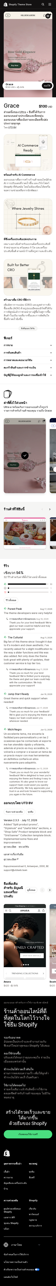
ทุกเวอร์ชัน (24, 846)
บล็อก (6, 1228)
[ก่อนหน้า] (42, 509)
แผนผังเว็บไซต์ (11, 1277)
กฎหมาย (33, 1220)
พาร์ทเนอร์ (34, 1214)
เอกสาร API (9, 1217)
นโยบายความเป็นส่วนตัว (16, 1262)
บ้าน (6, 1188)
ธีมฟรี (32, 1177)
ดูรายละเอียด (10, 846)
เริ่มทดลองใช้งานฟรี (28, 1134)
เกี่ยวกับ (32, 1208)
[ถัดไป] (49, 509)
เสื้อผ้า (7, 1171)
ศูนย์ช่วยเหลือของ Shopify (12, 1210)
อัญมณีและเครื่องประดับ (15, 1183)
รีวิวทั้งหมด (11, 600)
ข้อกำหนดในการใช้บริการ (16, 1254)
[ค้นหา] (42, 4)
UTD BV (12, 127)
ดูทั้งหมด (31, 890)
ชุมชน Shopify (11, 1223)
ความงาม (8, 1177)
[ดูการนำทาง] (49, 4)
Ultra (22, 112)
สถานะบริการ (35, 1225)
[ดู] (25, 533)
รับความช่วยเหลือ (14, 811)
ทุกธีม (30, 811)
